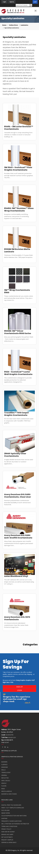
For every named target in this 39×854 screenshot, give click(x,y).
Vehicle (3, 783)
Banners (4, 762)
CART (35, 2)
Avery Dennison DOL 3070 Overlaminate (17, 618)
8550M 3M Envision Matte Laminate (17, 250)
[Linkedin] (5, 747)
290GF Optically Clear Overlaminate (15, 454)
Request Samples (7, 840)
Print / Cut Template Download (12, 808)
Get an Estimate (7, 837)
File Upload (5, 810)
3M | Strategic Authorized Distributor (15, 824)
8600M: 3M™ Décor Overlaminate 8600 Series (17, 332)
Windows (4, 767)
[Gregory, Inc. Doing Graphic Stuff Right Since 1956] (13, 11)
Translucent (6, 772)
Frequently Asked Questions (11, 821)
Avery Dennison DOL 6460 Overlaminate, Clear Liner (17, 495)
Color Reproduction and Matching (13, 816)
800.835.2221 (12, 737)
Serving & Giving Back (8, 842)
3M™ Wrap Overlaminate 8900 (17, 291)
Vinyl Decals (5, 780)
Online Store (13, 25)
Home (4, 25)
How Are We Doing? (8, 832)
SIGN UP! (19, 687)
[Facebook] (2, 747)
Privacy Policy (6, 829)
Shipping (4, 818)
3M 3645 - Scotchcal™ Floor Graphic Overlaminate (18, 168)
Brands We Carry (7, 834)
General (4, 775)
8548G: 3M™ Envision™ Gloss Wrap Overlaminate (19, 209)
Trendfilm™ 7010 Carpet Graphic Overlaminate (16, 413)
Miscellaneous (6, 791)
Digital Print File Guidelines (11, 805)
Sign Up (12, 2)
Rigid (3, 788)
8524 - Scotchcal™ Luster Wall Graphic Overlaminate (18, 373)
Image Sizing (5, 813)
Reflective (5, 778)
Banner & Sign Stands (9, 794)
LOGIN (19, 690)
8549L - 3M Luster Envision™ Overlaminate (18, 127)
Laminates (24, 25)
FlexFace (4, 764)
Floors (3, 786)
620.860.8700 (9, 735)
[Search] (31, 5)
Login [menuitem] (4, 2)
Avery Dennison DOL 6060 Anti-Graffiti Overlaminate (18, 536)
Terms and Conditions (9, 826)
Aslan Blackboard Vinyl (16, 576)
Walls (3, 770)
